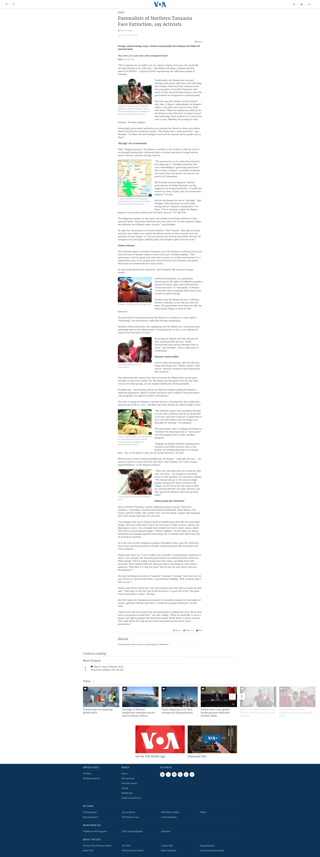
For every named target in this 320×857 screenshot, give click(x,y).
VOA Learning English (132, 831)
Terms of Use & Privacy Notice (97, 845)
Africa (121, 13)
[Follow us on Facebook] (162, 774)
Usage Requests (207, 845)
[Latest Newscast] (309, 4)
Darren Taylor (126, 30)
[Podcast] (192, 774)
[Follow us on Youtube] (174, 774)
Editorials (165, 831)
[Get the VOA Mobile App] (160, 739)
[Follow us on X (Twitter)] (168, 774)
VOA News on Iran (130, 817)
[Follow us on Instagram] (180, 774)
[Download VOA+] (212, 739)
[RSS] (186, 774)
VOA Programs (90, 812)
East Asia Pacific (129, 783)
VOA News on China (170, 812)
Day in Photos (128, 812)
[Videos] (302, 4)
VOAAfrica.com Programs (95, 831)
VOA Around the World (132, 850)
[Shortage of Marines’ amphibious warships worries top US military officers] (140, 697)
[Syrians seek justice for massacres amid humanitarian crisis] (297, 697)
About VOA (88, 850)
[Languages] (294, 4)
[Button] (198, 41)
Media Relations (168, 850)
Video (87, 681)
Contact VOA (167, 845)
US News (87, 773)
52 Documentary (169, 817)
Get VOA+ (126, 845)
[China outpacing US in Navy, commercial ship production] (180, 697)
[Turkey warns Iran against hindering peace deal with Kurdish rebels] (219, 697)
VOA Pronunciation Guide (212, 850)
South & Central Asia (131, 798)
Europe (125, 788)
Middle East (127, 793)
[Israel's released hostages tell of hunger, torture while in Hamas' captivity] (258, 697)
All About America (91, 778)
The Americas (128, 778)
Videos (203, 812)
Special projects (90, 817)
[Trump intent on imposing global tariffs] (101, 697)
